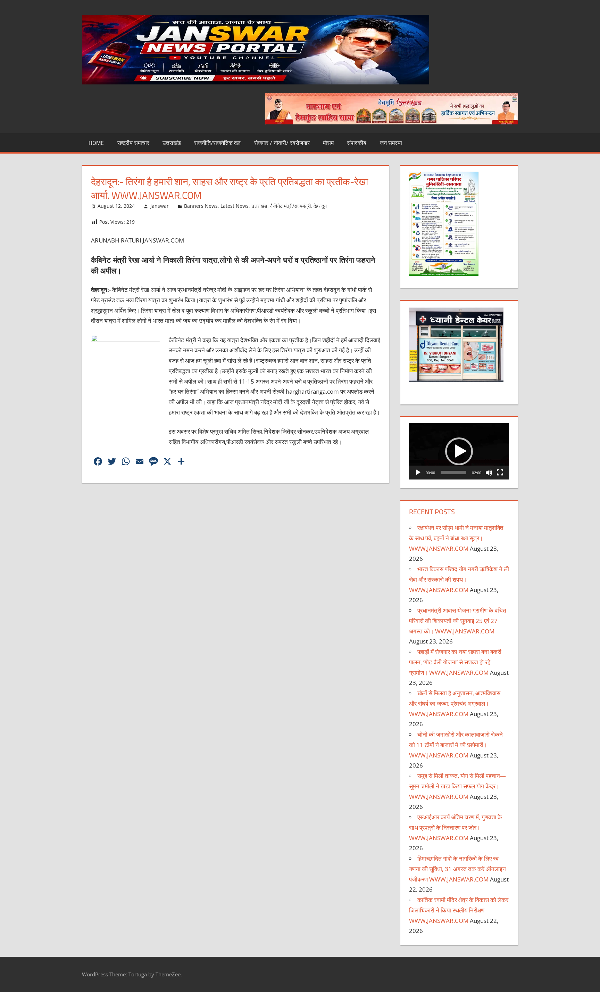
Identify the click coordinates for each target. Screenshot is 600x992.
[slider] (453, 472)
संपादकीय (356, 143)
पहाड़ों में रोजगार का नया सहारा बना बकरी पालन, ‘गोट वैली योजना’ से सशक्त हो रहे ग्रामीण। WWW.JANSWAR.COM (455, 662)
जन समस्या (391, 143)
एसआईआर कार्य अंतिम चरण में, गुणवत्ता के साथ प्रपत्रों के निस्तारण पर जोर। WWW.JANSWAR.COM (455, 827)
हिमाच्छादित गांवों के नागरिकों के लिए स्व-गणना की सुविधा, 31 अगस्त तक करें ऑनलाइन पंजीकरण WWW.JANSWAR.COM (457, 868)
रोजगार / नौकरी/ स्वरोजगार (282, 143)
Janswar (159, 206)
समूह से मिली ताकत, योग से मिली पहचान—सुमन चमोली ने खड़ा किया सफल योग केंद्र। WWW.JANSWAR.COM (457, 786)
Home (96, 143)
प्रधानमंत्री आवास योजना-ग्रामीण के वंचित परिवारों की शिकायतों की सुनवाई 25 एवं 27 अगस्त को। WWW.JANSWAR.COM (457, 620)
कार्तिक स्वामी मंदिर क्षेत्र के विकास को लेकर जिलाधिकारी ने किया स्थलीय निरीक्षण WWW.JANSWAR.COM (458, 910)
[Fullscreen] (500, 472)
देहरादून (320, 206)
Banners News (201, 206)
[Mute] (488, 472)
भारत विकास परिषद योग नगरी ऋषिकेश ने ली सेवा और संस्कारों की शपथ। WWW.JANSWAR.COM (459, 579)
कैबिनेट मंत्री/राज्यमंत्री (290, 206)
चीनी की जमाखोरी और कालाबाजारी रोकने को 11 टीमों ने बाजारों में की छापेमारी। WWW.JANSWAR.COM (456, 744)
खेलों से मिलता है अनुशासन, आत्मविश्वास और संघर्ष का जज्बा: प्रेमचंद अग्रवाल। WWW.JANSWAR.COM (454, 703)
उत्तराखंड (171, 143)
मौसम (328, 143)
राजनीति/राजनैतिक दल (217, 143)
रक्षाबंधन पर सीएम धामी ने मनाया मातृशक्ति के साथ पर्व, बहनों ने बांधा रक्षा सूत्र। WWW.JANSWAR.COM (456, 538)
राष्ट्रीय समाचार (133, 143)
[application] (459, 451)
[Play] (418, 472)
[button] (459, 451)
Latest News (234, 206)
